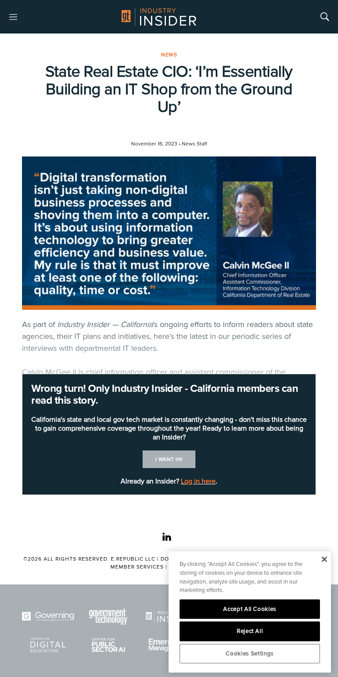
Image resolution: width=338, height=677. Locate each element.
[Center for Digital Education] (48, 645)
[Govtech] (109, 616)
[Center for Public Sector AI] (109, 645)
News (169, 55)
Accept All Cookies (249, 609)
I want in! (169, 459)
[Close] (324, 559)
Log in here (198, 481)
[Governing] (48, 616)
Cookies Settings (250, 653)
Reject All (250, 631)
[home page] (158, 16)
